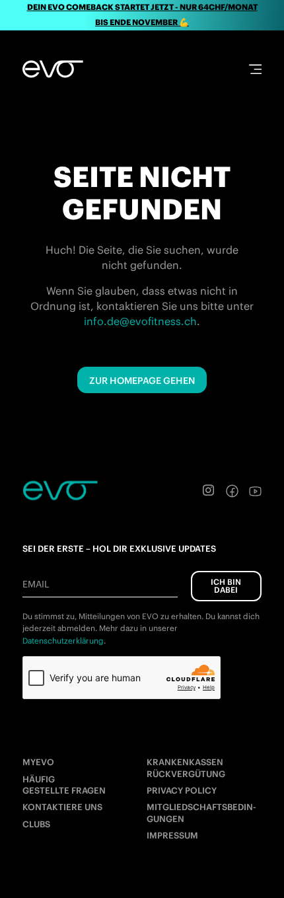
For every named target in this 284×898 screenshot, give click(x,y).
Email (35, 584)
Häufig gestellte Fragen (64, 785)
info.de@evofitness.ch (140, 321)
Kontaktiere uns (62, 807)
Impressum (172, 835)
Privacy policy (182, 790)
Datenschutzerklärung (63, 641)
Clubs (36, 824)
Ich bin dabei (226, 586)
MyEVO (38, 762)
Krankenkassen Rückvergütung (186, 768)
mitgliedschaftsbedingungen (201, 813)
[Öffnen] (255, 69)
